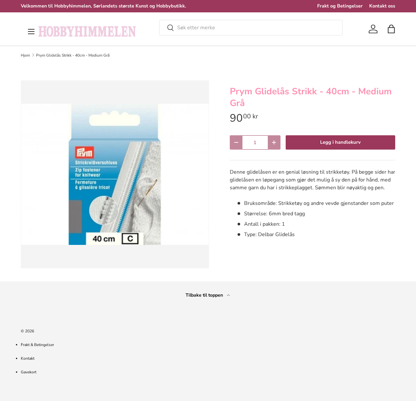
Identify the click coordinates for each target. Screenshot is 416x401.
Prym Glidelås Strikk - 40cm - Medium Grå (73, 55)
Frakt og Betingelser (340, 6)
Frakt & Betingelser (37, 344)
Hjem (25, 55)
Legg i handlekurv (340, 142)
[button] (391, 29)
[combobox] (251, 27)
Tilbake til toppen (205, 295)
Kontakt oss (382, 6)
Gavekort (28, 372)
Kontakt (27, 358)
